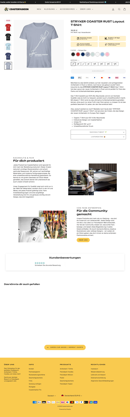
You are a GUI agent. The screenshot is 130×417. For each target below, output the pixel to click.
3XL (101, 64)
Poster (62, 378)
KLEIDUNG (49, 9)
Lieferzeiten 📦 (98, 137)
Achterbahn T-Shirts (66, 369)
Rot (78, 54)
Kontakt (31, 369)
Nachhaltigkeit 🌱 (98, 132)
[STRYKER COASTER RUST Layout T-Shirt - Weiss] (23, 328)
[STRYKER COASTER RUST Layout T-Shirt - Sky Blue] (25, 328)
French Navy (83, 54)
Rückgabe (32, 387)
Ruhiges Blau (88, 54)
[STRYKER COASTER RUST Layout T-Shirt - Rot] (12, 328)
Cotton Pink (107, 54)
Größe (75, 60)
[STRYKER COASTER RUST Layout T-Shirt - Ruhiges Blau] (17, 328)
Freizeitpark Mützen (66, 375)
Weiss (97, 54)
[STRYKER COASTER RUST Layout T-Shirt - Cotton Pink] (28, 328)
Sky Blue (102, 54)
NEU (39, 9)
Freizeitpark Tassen (66, 384)
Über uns (86, 9)
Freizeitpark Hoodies (66, 372)
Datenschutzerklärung (98, 378)
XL (88, 64)
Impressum (94, 369)
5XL (115, 64)
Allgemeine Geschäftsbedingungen (102, 381)
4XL (108, 64)
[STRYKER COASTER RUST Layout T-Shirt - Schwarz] (9, 328)
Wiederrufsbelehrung (98, 372)
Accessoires (67, 9)
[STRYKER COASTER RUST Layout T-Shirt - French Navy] (14, 328)
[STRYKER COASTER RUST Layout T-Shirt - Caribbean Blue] (20, 328)
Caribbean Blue (93, 54)
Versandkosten (86, 32)
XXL (94, 64)
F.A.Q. (30, 381)
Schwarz (73, 54)
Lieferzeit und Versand (98, 375)
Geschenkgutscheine (36, 378)
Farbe (78, 50)
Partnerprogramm (34, 372)
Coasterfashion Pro (35, 390)
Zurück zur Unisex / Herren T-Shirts (66, 347)
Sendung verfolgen (35, 384)
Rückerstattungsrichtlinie (37, 375)
